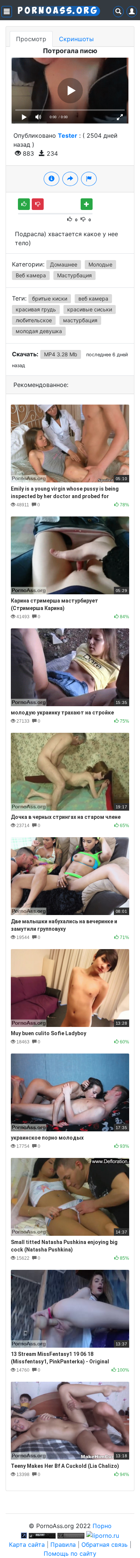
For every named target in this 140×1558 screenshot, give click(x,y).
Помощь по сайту (70, 1553)
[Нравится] (24, 204)
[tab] (51, 179)
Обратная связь (104, 1544)
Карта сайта (27, 1544)
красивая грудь (36, 309)
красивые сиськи (89, 309)
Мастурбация (74, 275)
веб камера (93, 298)
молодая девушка (39, 331)
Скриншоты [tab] (76, 39)
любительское (34, 320)
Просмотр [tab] (31, 39)
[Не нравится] (38, 204)
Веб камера (31, 275)
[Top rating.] (42, 1535)
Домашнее (63, 264)
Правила (63, 1544)
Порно (102, 1526)
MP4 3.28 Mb (60, 354)
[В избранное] (87, 204)
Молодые (100, 264)
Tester (67, 135)
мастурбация (80, 320)
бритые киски (49, 298)
